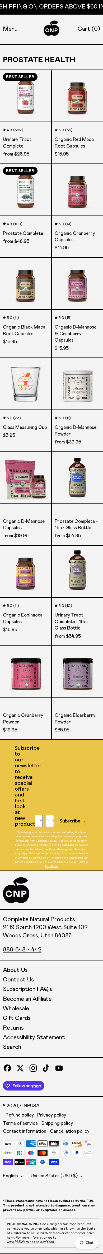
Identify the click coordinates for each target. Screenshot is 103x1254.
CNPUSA (30, 1106)
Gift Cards (17, 1018)
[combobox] (48, 821)
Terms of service (20, 1123)
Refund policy (20, 1115)
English (11, 1176)
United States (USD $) (55, 1176)
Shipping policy (57, 1123)
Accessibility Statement (34, 1038)
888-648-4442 (22, 950)
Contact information (24, 1131)
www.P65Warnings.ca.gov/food (31, 1241)
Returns (13, 1028)
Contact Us (18, 980)
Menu (10, 29)
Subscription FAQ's (27, 989)
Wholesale (16, 1009)
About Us (15, 970)
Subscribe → (73, 821)
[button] (89, 29)
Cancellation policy (69, 1131)
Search (12, 1047)
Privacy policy (51, 1115)
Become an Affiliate (27, 999)
